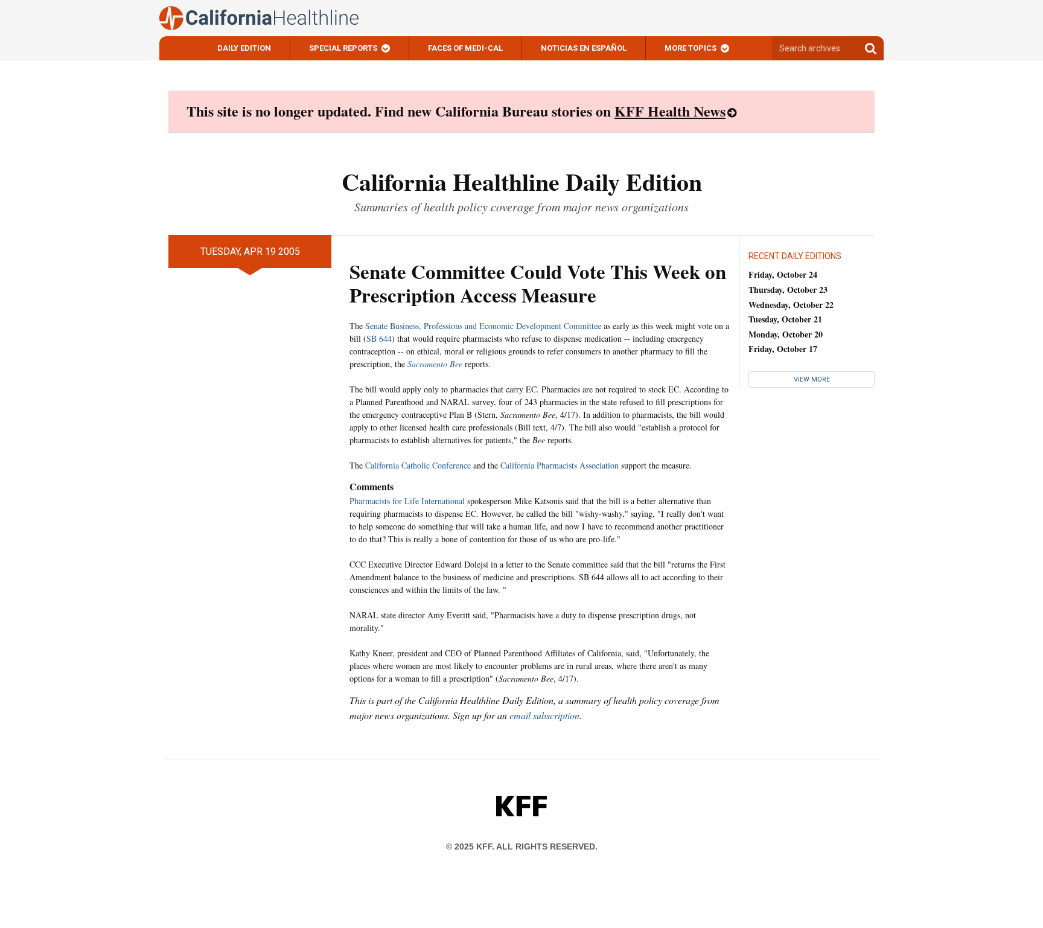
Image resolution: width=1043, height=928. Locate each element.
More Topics (690, 48)
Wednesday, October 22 (791, 304)
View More (812, 379)
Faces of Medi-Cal (465, 48)
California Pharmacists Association (559, 465)
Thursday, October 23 (788, 289)
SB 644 (379, 338)
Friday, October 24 (782, 274)
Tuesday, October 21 (785, 319)
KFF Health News (670, 110)
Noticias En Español (584, 48)
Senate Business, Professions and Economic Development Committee (483, 325)
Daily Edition (244, 48)
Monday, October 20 (785, 334)
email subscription (544, 715)
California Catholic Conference (418, 465)
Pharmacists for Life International (407, 501)
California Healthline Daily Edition (522, 181)
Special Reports (343, 48)
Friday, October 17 (782, 348)
